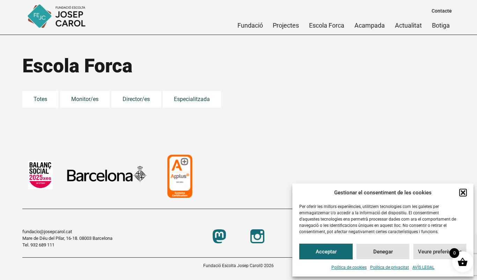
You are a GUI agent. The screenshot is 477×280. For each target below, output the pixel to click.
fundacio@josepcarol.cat (47, 231)
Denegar (383, 252)
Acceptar (326, 252)
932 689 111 (42, 244)
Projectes (286, 25)
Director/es (136, 99)
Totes (40, 99)
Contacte (442, 11)
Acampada (369, 25)
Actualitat (408, 25)
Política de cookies (349, 267)
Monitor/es (84, 99)
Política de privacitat (389, 267)
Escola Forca (326, 25)
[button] (463, 192)
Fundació (250, 25)
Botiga (441, 25)
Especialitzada (192, 99)
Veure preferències (440, 252)
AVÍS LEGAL (423, 267)
